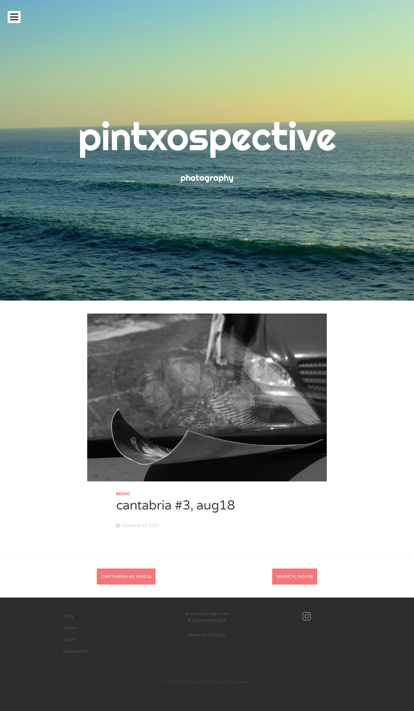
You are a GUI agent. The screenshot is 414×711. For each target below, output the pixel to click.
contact (70, 628)
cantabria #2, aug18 (126, 576)
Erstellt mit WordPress (180, 682)
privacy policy (75, 651)
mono (123, 493)
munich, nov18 (294, 576)
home (68, 616)
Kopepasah (241, 682)
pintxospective (207, 136)
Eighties (219, 682)
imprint (69, 639)
